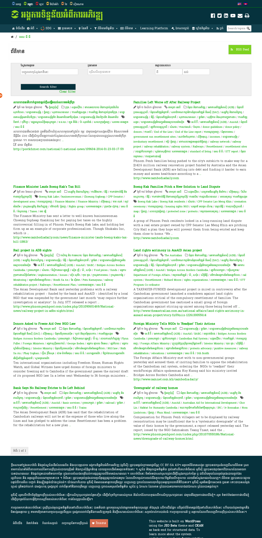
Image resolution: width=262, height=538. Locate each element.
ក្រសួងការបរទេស (100, 275)
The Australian (173, 255)
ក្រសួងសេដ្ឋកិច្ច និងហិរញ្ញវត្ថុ (35, 206)
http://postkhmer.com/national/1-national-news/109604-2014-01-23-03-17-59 (68, 149)
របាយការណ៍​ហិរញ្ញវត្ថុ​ (110, 338)
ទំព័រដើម (20, 28)
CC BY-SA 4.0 (169, 465)
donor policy (232, 127)
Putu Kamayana (92, 280)
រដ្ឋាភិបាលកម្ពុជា (218, 270)
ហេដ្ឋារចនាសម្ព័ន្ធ (33, 112)
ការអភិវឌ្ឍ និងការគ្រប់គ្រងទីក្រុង (103, 112)
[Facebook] (213, 16)
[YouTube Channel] (232, 16)
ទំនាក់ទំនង (32, 523)
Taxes (33, 211)
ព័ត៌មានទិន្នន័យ (106, 28)
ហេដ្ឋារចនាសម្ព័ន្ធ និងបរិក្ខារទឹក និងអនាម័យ (100, 117)
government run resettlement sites (154, 137)
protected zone (176, 211)
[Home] (12, 36)
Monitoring (19, 280)
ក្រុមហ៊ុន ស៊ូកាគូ (111, 206)
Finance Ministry (88, 201)
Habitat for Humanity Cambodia (158, 407)
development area (24, 201)
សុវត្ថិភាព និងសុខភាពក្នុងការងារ (221, 117)
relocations (157, 353)
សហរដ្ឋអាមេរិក (93, 353)
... (63, 140)
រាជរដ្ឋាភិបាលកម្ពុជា (143, 151)
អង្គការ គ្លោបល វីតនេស (97, 343)
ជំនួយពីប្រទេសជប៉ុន (63, 333)
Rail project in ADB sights (32, 250)
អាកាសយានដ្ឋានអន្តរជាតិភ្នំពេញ (193, 141)
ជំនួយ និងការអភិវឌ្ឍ (196, 107)
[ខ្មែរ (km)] (245, 4)
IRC (219, 407)
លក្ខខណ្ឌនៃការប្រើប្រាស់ (75, 523)
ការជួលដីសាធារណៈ (208, 196)
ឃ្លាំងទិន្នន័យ (202, 28)
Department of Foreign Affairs (151, 275)
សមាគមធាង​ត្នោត (179, 151)
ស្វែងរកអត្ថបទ (27, 65)
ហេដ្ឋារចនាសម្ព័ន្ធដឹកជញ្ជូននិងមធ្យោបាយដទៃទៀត (162, 122)
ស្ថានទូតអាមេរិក (42, 358)
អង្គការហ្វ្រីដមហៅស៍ (56, 343)
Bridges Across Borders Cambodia (187, 270)
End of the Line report (188, 132)
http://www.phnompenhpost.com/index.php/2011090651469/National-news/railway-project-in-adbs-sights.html (64, 308)
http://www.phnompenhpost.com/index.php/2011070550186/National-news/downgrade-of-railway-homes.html (184, 436)
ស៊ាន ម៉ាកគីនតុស (64, 353)
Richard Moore (172, 280)
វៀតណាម (78, 4)
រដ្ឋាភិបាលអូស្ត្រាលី (158, 127)
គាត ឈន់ (117, 201)
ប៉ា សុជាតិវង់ (85, 122)
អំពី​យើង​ (17, 523)
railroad (109, 403)
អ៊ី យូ (95, 338)
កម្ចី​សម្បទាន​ (232, 270)
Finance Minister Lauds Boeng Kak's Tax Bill (46, 186)
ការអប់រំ (148, 132)
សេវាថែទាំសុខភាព (186, 137)
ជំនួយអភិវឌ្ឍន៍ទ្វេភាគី (159, 112)
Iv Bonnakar (231, 407)
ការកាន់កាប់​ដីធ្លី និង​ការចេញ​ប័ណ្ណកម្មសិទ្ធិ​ (169, 196)
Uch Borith (203, 353)
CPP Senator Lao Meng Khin (214, 201)
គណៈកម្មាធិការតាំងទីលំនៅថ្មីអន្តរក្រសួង (197, 407)
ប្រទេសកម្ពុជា (33, 270)
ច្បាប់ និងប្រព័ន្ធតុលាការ (85, 333)
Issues (64, 275)
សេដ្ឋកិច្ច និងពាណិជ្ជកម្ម (231, 112)
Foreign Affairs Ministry (154, 343)
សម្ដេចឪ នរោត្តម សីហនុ (201, 206)
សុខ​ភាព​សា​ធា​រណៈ (60, 112)
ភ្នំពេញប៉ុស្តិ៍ (53, 107)
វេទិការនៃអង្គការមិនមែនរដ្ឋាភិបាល (225, 275)
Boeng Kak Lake (49, 196)
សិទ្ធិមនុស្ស (202, 137)
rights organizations (196, 280)
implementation (47, 275)
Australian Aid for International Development (210, 403)
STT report (231, 151)
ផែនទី (84, 28)
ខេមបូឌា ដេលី (174, 107)
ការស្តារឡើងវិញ (20, 407)
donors (137, 132)
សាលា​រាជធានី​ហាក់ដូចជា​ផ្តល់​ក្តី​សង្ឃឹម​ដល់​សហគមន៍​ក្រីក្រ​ (44, 102)
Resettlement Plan (64, 285)
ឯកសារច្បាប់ (182, 28)
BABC (90, 265)
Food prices (101, 270)
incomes (215, 137)
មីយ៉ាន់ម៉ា (54, 4)
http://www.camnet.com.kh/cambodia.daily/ (165, 379)
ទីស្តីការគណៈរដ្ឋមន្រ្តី (60, 270)
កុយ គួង (86, 275)
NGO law (112, 348)
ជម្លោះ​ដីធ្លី (219, 206)
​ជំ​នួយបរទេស (227, 132)
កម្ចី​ (167, 141)
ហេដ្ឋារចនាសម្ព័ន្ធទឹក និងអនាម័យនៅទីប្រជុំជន (58, 117)
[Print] (247, 16)
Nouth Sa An (60, 280)
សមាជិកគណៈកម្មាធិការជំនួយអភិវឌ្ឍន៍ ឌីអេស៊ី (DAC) (195, 112)
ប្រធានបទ (67, 28)
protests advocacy (201, 348)
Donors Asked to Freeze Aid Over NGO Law (44, 323)
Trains (83, 407)
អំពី (32, 28)
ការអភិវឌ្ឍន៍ (228, 338)
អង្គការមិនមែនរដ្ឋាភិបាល (40, 280)
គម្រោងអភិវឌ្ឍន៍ (179, 275)
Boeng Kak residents (172, 201)
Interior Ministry (42, 348)
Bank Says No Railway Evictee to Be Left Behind (49, 388)
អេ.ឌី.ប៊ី (194, 122)
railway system (180, 146)
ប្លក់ (221, 28)
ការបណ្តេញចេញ (211, 132)
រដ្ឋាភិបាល (114, 343)
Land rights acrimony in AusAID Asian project (167, 250)
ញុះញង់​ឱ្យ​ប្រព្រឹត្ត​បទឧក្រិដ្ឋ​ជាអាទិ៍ (186, 343)
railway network (220, 141)
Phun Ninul (163, 412)
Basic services (71, 403)
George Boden (75, 343)
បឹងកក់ (16, 122)
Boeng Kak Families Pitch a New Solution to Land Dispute (176, 186)
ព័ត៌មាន (129, 28)
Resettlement (214, 146)
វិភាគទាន (101, 523)
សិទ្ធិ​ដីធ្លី (204, 275)
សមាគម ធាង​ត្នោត (120, 122)
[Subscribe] (240, 16)
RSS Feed (242, 49)
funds (113, 270)
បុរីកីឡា (25, 122)
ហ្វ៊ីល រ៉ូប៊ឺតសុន (48, 353)
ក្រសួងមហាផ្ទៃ (117, 275)
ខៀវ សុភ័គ (75, 275)
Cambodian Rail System (193, 338)
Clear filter (67, 92)
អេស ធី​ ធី (24, 36)
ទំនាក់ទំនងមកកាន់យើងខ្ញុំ (235, 495)
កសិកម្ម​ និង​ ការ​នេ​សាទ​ (71, 255)
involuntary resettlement (148, 141)
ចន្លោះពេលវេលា (163, 65)
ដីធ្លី (152, 117)
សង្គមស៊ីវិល (77, 107)
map (136, 211)
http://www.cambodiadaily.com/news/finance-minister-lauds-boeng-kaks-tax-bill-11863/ (70, 239)
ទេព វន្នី (43, 211)
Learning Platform (154, 28)
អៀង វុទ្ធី (76, 270)
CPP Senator (115, 196)
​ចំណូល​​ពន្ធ (22, 211)
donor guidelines (212, 127)
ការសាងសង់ (185, 127)
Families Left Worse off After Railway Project (166, 102)
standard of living (200, 151)
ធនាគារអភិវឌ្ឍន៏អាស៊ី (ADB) (221, 107)
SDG (48, 28)
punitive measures (225, 348)
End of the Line (163, 132)
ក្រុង (67, 107)
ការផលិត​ (193, 196)
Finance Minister (65, 201)
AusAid (233, 122)
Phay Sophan (31, 353)
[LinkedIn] (226, 16)
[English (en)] (239, 4)
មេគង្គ (18, 4)
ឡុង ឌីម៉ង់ (73, 122)
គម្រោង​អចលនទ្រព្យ (209, 211)
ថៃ (66, 4)
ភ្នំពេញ (47, 112)
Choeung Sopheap (94, 196)
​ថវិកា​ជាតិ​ (54, 206)
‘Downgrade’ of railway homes (155, 388)
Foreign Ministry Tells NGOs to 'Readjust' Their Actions (174, 323)
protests (193, 211)
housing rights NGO (177, 206)
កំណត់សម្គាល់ (50, 523)
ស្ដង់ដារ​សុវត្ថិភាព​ (162, 151)
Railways (198, 146)
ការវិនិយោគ (96, 192)
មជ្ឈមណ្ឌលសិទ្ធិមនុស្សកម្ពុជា (43, 122)
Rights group (76, 206)
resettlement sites (236, 146)
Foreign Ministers (33, 343)
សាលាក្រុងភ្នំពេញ (102, 122)
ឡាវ (41, 4)
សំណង (173, 127)
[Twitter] (219, 16)
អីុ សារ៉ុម (86, 270)
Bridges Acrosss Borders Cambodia (34, 338)
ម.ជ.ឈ (62, 122)
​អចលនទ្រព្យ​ (225, 196)
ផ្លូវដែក (202, 117)
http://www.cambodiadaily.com (156, 178)
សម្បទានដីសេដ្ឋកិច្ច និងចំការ (213, 192)
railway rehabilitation (156, 146)
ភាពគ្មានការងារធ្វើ (153, 156)
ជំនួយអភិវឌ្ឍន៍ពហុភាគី (166, 117)
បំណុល (196, 127)
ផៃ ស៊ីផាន (75, 280)
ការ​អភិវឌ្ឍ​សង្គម (79, 112)
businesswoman (71, 196)
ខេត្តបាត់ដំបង (209, 333)
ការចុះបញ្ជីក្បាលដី (234, 206)
